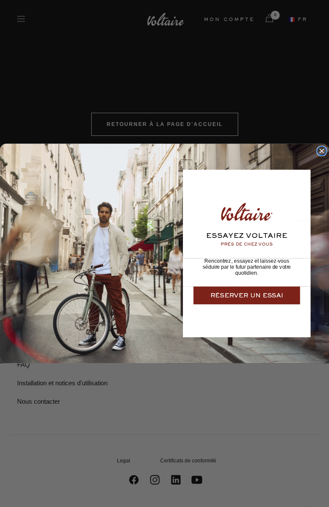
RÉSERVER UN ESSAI (246, 295)
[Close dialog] (321, 151)
